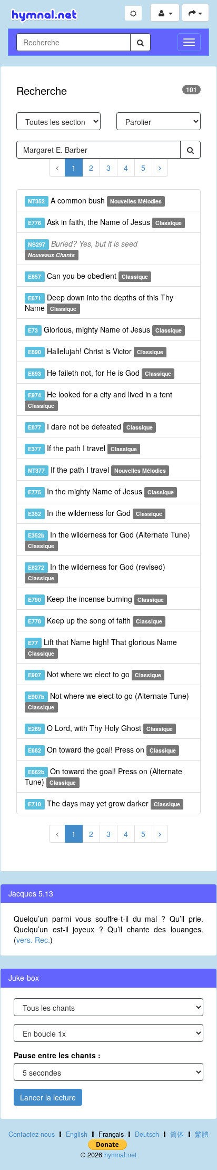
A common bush (95, 200)
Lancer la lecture (48, 1097)
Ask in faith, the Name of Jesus (105, 222)
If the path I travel (82, 448)
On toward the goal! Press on (102, 749)
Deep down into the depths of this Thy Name (99, 302)
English (76, 1134)
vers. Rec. (33, 939)
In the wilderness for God (95, 513)
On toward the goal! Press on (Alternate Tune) (103, 776)
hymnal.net (120, 1154)
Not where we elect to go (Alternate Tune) (108, 700)
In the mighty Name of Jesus (101, 491)
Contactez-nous (31, 1134)
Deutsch (147, 1134)
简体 (177, 1134)
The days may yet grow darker (104, 803)
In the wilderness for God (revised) (96, 571)
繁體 (202, 1134)
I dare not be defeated (90, 426)
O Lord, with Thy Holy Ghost (100, 728)
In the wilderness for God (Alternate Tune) (109, 539)
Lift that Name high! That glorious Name (102, 647)
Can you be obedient (88, 275)
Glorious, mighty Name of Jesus (105, 329)
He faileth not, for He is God (99, 372)
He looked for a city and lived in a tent (100, 399)
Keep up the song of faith (95, 620)
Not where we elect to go (94, 674)
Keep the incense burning (96, 598)
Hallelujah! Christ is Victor (95, 351)
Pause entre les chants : (57, 1055)
